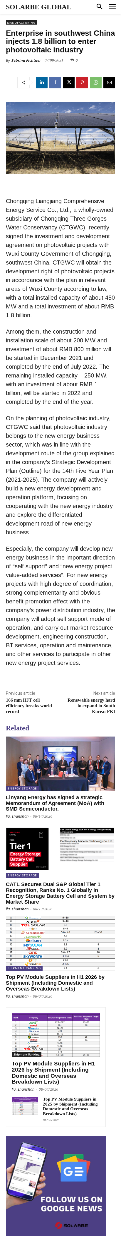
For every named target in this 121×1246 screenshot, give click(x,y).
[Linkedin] (42, 82)
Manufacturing (21, 22)
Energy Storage (22, 788)
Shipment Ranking (24, 968)
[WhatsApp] (96, 82)
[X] (69, 82)
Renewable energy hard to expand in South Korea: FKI (91, 706)
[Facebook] (55, 82)
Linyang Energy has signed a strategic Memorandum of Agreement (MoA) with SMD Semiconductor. (55, 803)
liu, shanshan (17, 816)
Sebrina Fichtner (26, 60)
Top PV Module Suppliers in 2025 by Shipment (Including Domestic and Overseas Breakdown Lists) (70, 1106)
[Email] (109, 82)
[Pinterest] (82, 82)
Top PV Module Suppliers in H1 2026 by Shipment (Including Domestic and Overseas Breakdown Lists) (55, 983)
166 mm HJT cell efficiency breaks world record (29, 706)
